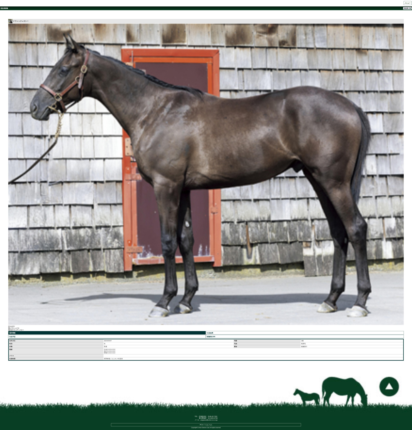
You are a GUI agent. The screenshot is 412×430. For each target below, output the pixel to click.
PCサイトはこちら (206, 425)
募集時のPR (211, 336)
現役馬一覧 (407, 8)
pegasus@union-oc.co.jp (209, 420)
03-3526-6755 (213, 418)
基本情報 (12, 333)
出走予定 (12, 336)
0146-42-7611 (212, 416)
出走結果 (210, 333)
